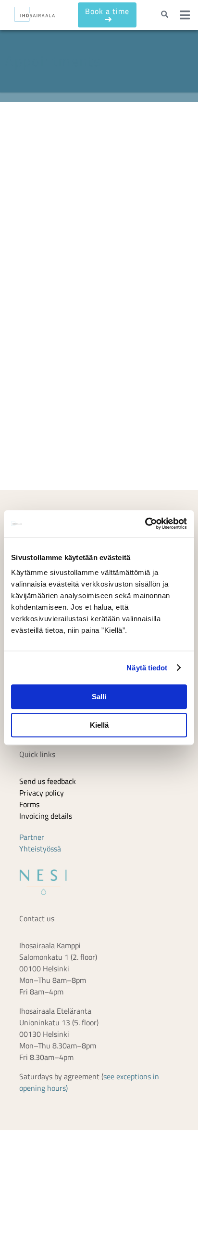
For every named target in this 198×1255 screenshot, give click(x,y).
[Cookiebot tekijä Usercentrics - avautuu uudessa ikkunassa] (145, 523)
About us (34, 763)
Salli (99, 697)
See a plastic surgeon (105, 223)
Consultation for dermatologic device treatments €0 (119, 199)
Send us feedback (47, 855)
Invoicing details (45, 890)
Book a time (102, 14)
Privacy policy (41, 867)
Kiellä (99, 725)
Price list (33, 751)
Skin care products (49, 774)
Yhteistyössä (40, 922)
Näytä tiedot (146, 668)
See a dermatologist (103, 147)
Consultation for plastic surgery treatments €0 (122, 170)
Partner (31, 911)
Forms (29, 878)
